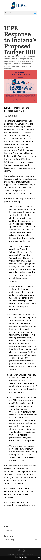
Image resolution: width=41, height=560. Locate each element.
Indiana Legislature (11, 61)
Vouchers (8, 69)
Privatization (26, 64)
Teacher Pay (26, 66)
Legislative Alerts (26, 61)
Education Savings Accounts (21, 59)
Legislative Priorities (12, 64)
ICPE (8, 56)
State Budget (16, 66)
